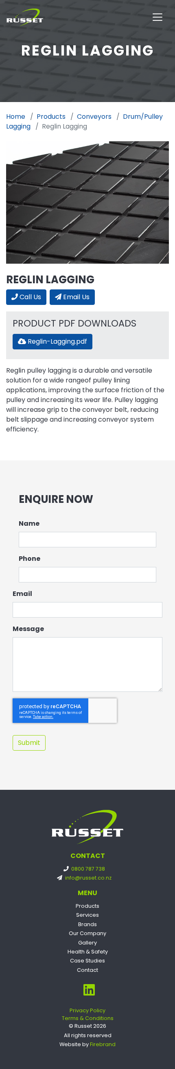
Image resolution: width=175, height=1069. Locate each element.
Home (15, 116)
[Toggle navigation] (157, 17)
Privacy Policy (87, 1010)
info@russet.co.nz (87, 877)
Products (51, 116)
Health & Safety (88, 951)
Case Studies (87, 960)
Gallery (87, 942)
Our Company (87, 933)
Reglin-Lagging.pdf (56, 341)
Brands (87, 924)
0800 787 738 (87, 868)
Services (87, 914)
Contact (87, 970)
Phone (29, 558)
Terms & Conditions (88, 1018)
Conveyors (94, 116)
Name (29, 523)
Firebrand (103, 1044)
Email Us (75, 297)
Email (22, 593)
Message (28, 628)
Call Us (29, 297)
